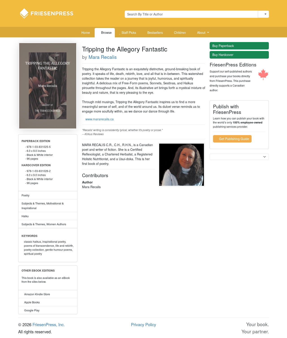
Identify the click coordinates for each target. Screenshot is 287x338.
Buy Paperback (223, 45)
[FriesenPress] (49, 13)
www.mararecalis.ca (99, 119)
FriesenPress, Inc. (49, 324)
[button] (201, 32)
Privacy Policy (143, 324)
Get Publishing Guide (233, 138)
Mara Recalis (103, 56)
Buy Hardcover (223, 54)
